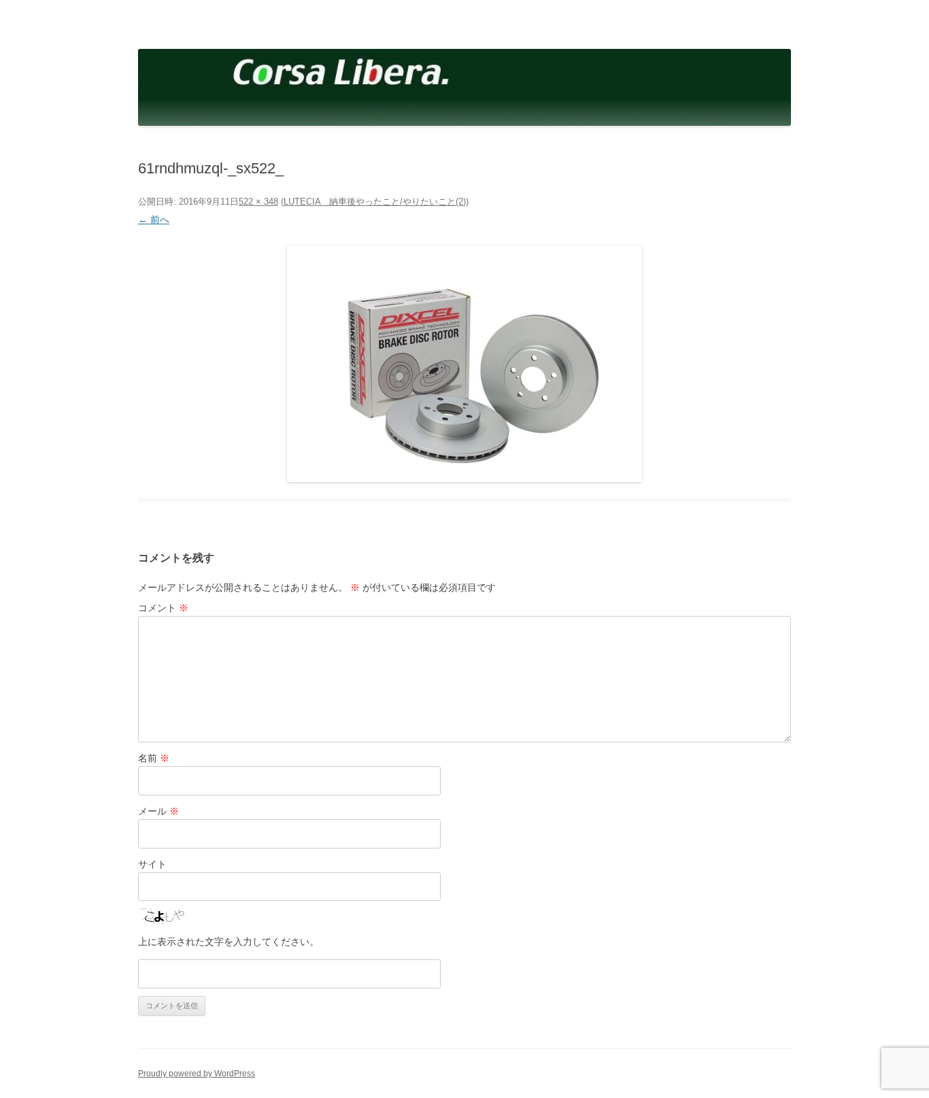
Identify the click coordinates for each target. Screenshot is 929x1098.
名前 (153, 758)
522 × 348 (258, 201)
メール (158, 811)
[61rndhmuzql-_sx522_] (464, 363)
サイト (152, 864)
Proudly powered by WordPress (196, 1073)
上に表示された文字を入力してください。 (228, 941)
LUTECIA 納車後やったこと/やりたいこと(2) (375, 201)
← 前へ (153, 219)
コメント (163, 607)
